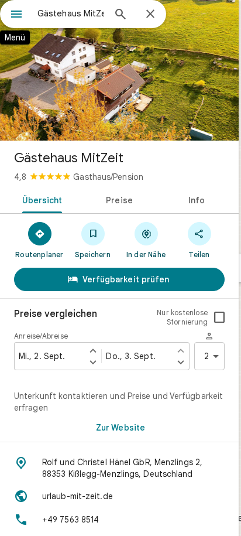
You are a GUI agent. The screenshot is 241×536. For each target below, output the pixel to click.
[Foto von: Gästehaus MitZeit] (119, 70)
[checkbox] (219, 317)
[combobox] (70, 13)
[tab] (40, 199)
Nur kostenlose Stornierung (182, 317)
